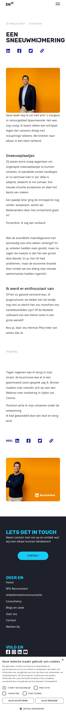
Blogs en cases (15, 607)
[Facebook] (8, 652)
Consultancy (14, 601)
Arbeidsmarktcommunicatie (24, 595)
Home (10, 582)
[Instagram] (14, 652)
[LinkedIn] (20, 652)
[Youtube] (25, 652)
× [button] (62, 660)
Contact (33, 555)
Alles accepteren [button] (17, 700)
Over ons (11, 614)
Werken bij (13, 626)
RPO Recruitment (17, 588)
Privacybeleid (51, 681)
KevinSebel (47, 495)
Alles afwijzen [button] (49, 700)
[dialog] (33, 685)
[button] (33, 708)
